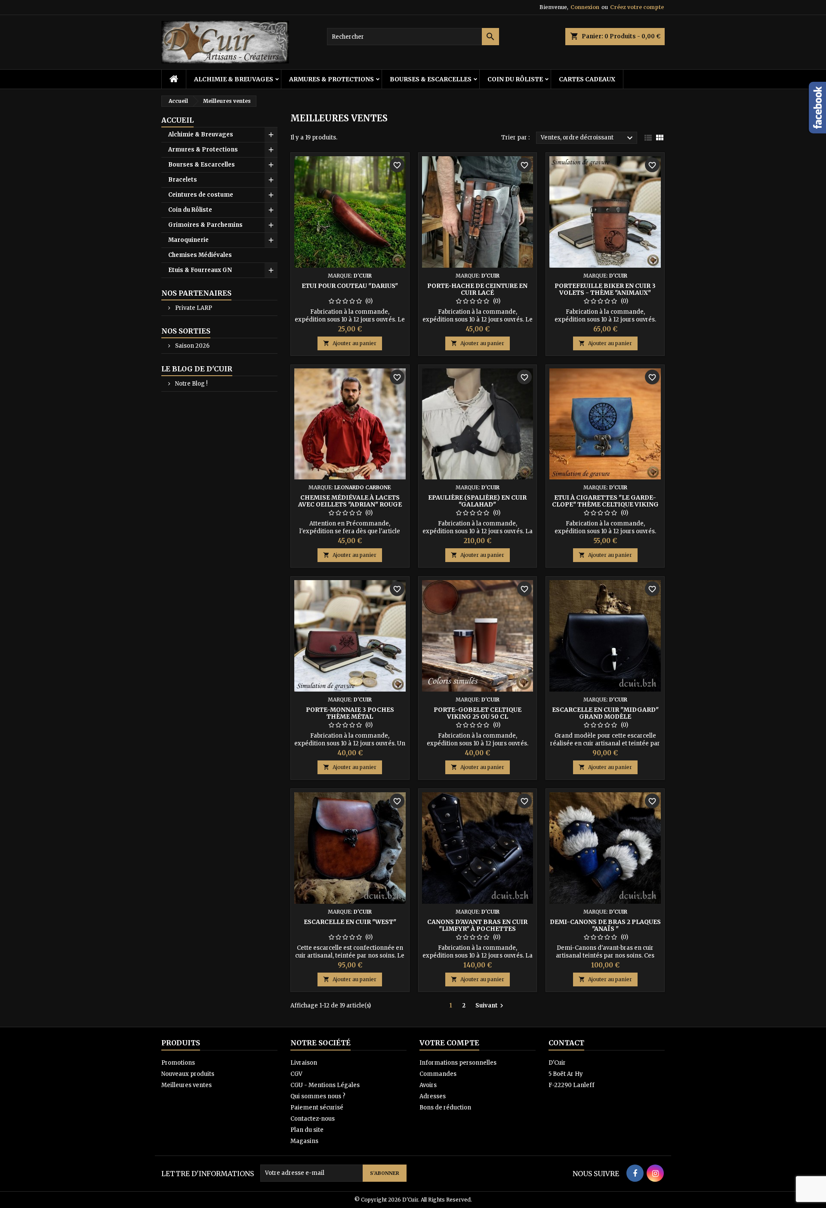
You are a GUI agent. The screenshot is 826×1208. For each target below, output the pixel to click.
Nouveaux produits (187, 1074)
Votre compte (449, 1042)
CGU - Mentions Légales (325, 1085)
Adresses (432, 1096)
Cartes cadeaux (587, 79)
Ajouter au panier (349, 343)
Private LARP (193, 308)
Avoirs (428, 1085)
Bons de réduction (445, 1107)
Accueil (177, 120)
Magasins (304, 1141)
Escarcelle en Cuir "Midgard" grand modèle (605, 713)
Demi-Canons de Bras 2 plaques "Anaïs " (605, 925)
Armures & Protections (331, 79)
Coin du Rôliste (515, 79)
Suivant (490, 1006)
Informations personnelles (457, 1062)
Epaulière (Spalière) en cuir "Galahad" (477, 501)
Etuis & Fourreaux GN (200, 270)
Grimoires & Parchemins (205, 225)
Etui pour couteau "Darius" (350, 286)
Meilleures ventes (186, 1085)
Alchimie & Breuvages (233, 79)
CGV (296, 1074)
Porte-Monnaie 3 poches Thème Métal (350, 713)
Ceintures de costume (200, 194)
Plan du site (307, 1130)
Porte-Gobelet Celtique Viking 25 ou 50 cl (477, 713)
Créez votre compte (637, 7)
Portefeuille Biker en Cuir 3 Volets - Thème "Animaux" (605, 289)
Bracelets (182, 179)
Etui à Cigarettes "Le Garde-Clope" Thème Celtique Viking (605, 501)
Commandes (437, 1074)
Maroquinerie (188, 240)
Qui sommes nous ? (317, 1096)
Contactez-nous (312, 1118)
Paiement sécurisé (316, 1107)
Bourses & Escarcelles (431, 79)
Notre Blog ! (190, 383)
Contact (566, 1042)
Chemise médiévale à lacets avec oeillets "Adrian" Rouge (350, 501)
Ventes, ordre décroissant (588, 138)
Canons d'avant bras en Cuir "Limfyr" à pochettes (477, 925)
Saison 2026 (192, 345)
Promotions (178, 1062)
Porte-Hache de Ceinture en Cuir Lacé (477, 289)
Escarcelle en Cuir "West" (350, 922)
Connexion (584, 7)
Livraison (303, 1062)
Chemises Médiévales (200, 255)
